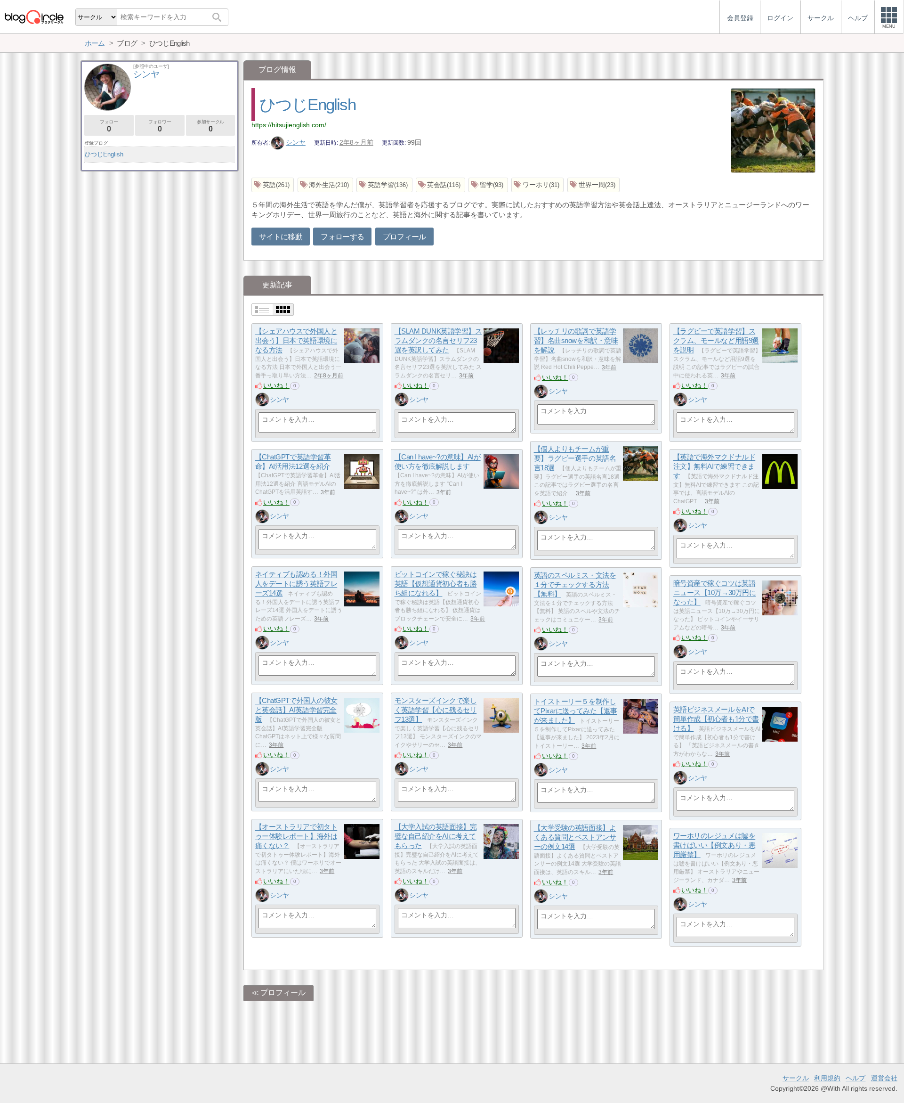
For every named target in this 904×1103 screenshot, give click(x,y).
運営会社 (884, 1078)
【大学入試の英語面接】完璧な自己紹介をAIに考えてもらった (436, 836)
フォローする (342, 237)
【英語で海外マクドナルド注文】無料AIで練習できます (714, 466)
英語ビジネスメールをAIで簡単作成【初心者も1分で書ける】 (716, 719)
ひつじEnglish (307, 104)
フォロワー (159, 126)
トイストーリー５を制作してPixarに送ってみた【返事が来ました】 (575, 711)
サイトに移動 (280, 237)
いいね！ (276, 385)
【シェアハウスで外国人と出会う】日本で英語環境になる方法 (296, 340)
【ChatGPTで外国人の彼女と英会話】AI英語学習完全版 (296, 710)
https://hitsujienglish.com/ (288, 125)
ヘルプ (855, 1078)
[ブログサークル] (34, 16)
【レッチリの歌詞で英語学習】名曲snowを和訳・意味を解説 (576, 340)
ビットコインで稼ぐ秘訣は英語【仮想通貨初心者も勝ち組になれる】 (436, 584)
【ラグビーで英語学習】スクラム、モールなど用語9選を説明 (716, 340)
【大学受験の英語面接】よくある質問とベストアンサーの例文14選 (575, 837)
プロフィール (404, 237)
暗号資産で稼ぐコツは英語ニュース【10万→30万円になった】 (714, 593)
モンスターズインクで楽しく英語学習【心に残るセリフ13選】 (436, 710)
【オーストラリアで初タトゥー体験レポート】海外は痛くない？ (296, 836)
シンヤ (296, 142)
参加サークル (210, 126)
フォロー (109, 126)
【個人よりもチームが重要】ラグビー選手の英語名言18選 (575, 458)
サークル (796, 1078)
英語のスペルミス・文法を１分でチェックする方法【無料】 (575, 585)
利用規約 (827, 1078)
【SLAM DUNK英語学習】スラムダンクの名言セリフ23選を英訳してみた (438, 340)
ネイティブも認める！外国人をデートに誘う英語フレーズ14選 (296, 584)
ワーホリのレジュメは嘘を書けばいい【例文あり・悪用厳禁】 (714, 845)
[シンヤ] (262, 399)
